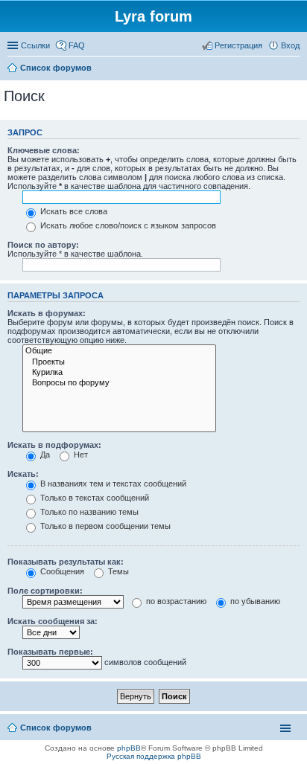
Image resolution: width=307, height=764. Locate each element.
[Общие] (119, 351)
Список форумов (56, 727)
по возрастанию (175, 601)
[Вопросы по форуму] (119, 383)
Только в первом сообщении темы (104, 525)
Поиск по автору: (43, 244)
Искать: (23, 473)
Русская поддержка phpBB (154, 756)
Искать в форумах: (46, 313)
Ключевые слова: (43, 150)
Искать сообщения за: (52, 621)
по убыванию (254, 601)
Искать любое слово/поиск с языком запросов (127, 225)
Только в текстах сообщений (93, 497)
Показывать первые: (50, 651)
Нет (80, 454)
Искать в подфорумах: (54, 444)
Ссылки (35, 45)
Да (44, 454)
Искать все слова (72, 211)
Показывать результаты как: (65, 561)
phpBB (129, 748)
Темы (117, 571)
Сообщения (61, 571)
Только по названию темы (88, 511)
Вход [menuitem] (290, 45)
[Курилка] (119, 372)
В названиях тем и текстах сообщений (112, 483)
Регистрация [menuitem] (238, 45)
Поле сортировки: (45, 590)
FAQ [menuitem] (77, 45)
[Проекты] (119, 362)
